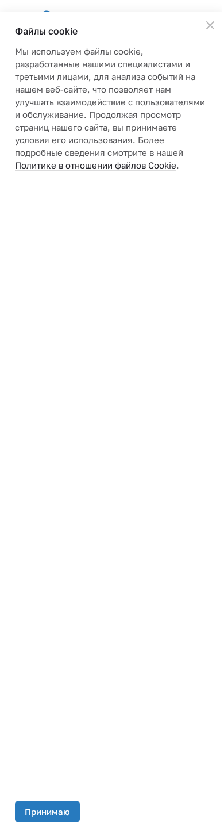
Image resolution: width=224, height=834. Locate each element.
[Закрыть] (210, 25)
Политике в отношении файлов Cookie (95, 165)
